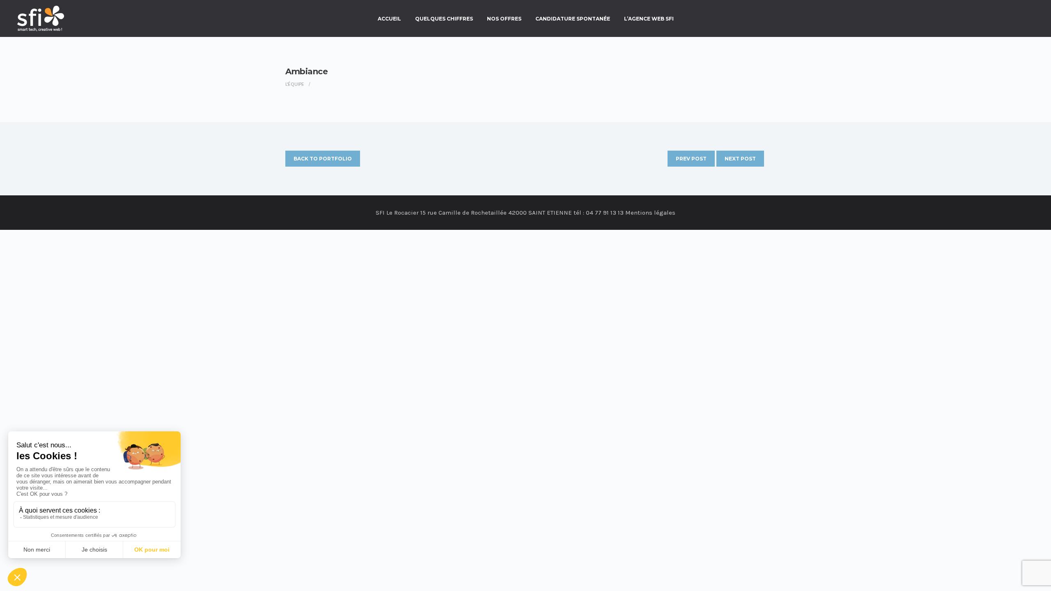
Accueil (389, 18)
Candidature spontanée (572, 18)
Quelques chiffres (444, 18)
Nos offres (504, 18)
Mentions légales (650, 212)
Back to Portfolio (323, 159)
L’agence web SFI (649, 18)
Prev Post (691, 159)
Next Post (740, 159)
